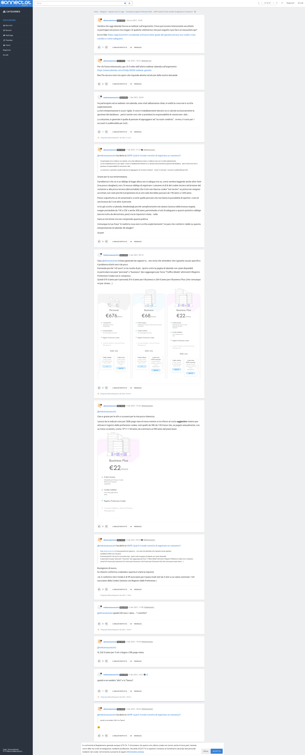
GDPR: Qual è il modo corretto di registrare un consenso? (153, 155)
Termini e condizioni (13, 749)
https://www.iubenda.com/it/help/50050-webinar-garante (124, 70)
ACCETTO (217, 751)
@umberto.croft (147, 61)
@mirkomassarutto (150, 150)
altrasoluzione (109, 20)
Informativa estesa (135, 752)
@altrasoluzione (110, 261)
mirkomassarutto (111, 97)
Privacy (5, 749)
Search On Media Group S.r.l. (15, 751)
